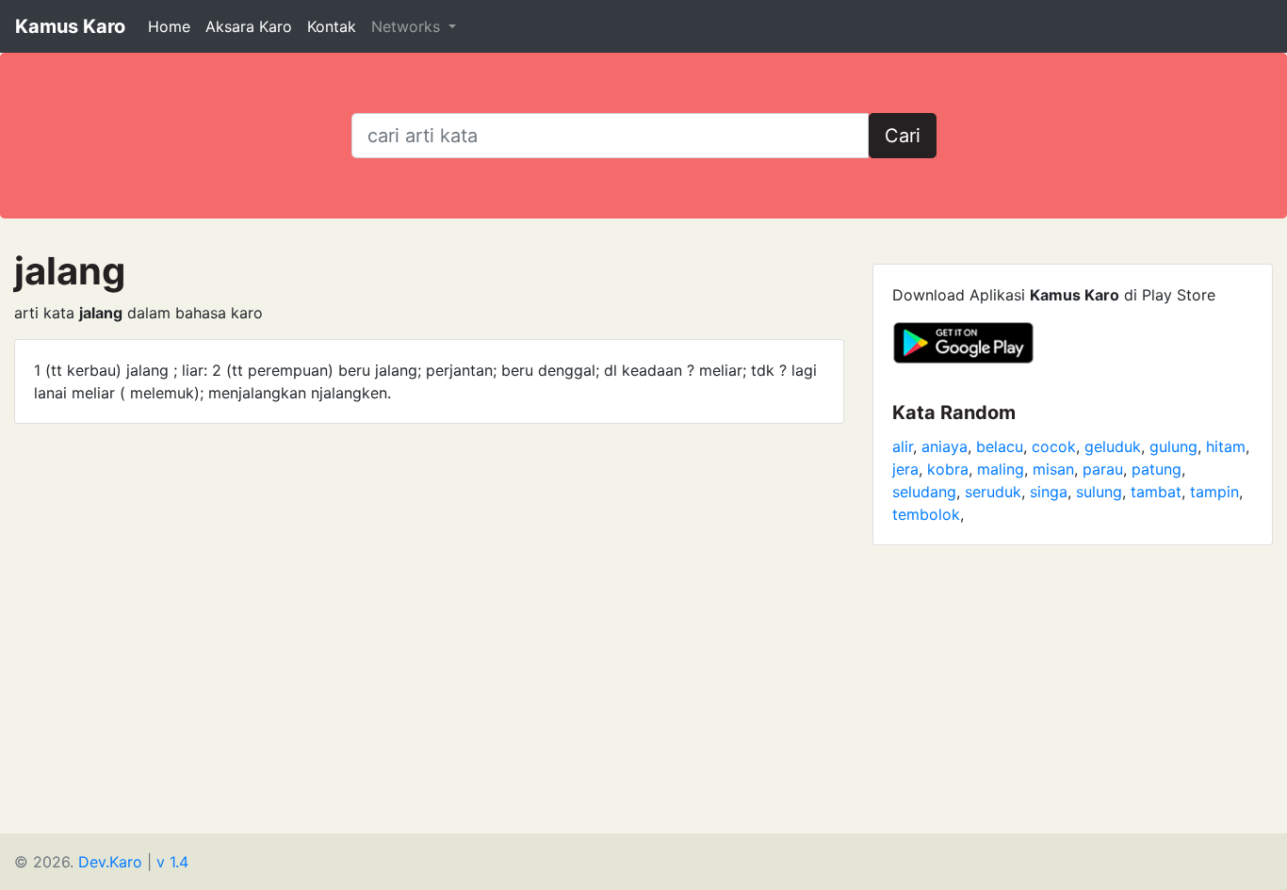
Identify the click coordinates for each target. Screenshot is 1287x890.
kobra (948, 469)
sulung (1099, 491)
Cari (902, 135)
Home (169, 26)
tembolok (926, 514)
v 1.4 (172, 861)
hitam (1226, 446)
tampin (1214, 491)
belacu (999, 446)
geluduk (1112, 446)
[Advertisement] (643, 701)
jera (905, 469)
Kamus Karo (70, 26)
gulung (1173, 446)
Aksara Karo (248, 26)
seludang (924, 491)
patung (1156, 469)
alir (902, 446)
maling (1000, 469)
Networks (408, 26)
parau (1103, 469)
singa (1048, 491)
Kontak (331, 26)
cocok (1054, 446)
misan (1053, 469)
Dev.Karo (110, 861)
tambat (1156, 491)
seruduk (993, 491)
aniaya (944, 446)
